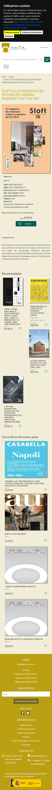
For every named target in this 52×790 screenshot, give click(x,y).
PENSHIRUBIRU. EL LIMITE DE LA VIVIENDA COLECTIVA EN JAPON (38, 310)
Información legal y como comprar (26, 740)
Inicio (4, 77)
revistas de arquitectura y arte (16, 207)
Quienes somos (26, 725)
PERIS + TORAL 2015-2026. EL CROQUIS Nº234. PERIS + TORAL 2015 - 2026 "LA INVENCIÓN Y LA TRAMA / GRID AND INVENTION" (12, 316)
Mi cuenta (26, 744)
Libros (11, 77)
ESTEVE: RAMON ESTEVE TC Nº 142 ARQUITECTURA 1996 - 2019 (38, 364)
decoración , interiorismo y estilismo (18, 204)
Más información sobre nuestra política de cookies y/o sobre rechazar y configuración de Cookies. (23, 25)
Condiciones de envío (26, 729)
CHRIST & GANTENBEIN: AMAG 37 (20, 586)
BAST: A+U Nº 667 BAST (15, 534)
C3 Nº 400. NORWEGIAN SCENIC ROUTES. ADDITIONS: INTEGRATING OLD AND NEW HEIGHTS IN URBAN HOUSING (13, 414)
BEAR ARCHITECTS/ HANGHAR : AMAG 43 (24, 639)
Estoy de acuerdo (12, 32)
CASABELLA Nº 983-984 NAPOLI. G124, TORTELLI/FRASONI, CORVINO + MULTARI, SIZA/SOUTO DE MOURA (24, 483)
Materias (26, 737)
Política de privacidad (26, 733)
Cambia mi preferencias (32, 32)
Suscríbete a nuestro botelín (26, 701)
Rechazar (9, 36)
